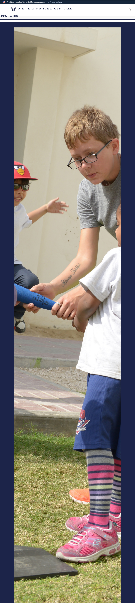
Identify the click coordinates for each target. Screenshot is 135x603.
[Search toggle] (130, 9)
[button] (56, 2)
